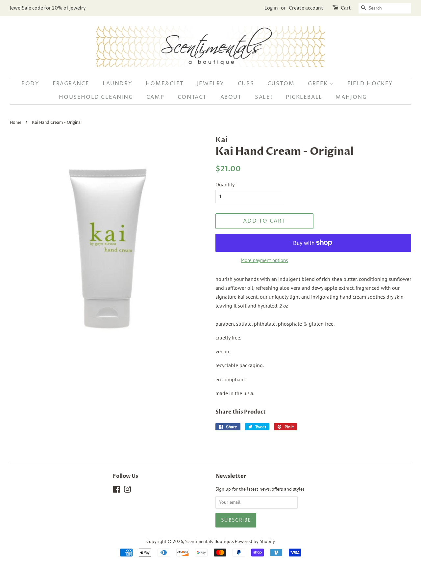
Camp (155, 97)
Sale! (263, 97)
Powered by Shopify (255, 541)
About (231, 97)
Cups (246, 83)
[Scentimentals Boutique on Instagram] (127, 491)
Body (30, 83)
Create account (306, 8)
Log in (271, 8)
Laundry (117, 83)
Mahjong (351, 97)
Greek (319, 83)
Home (15, 122)
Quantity (225, 184)
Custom (281, 83)
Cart (346, 8)
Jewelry (210, 83)
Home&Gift (165, 83)
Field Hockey (370, 83)
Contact (192, 97)
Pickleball (304, 97)
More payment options (264, 260)
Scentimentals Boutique (209, 541)
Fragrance (71, 83)
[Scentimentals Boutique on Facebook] (116, 491)
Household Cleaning (96, 97)
